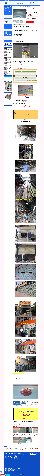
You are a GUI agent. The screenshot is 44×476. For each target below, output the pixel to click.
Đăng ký (8, 0)
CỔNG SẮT (6, 32)
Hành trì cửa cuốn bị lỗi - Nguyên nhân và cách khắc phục (9, 55)
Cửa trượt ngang (6, 23)
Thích (27, 10)
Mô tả (13, 24)
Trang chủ (14, 6)
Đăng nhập (6, 0)
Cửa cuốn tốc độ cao (6, 21)
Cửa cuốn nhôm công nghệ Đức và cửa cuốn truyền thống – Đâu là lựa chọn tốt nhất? (9, 49)
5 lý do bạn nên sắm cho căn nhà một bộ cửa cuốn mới (9, 71)
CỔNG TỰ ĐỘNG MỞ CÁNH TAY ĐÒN (8, 43)
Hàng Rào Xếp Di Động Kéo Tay (8, 34)
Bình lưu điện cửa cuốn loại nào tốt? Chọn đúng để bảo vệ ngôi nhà (9, 65)
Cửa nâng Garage (6, 22)
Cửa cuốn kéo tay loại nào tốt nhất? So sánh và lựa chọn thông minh (9, 68)
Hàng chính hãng (23, 453)
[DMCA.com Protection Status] (22, 474)
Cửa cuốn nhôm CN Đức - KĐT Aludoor (8, 10)
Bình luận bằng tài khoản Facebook (16, 424)
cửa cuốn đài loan (16, 423)
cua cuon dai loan (19, 423)
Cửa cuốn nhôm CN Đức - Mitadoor (7, 13)
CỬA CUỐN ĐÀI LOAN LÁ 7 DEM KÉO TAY (26, 6)
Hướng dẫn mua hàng (21, 24)
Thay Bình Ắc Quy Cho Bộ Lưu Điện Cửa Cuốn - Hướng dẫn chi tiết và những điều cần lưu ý (9, 60)
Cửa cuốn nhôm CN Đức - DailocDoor (7, 8)
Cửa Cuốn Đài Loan (7, 7)
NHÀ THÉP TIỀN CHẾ (7, 45)
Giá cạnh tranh (23, 454)
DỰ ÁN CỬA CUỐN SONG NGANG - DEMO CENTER (9, 73)
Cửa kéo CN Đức (6, 31)
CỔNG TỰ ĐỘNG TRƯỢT (7, 44)
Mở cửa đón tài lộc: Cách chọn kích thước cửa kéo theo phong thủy (9, 63)
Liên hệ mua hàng (16, 24)
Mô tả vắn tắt (25, 24)
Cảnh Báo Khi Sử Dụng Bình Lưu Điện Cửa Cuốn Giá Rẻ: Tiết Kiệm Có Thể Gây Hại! (9, 52)
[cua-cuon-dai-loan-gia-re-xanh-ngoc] (17, 21)
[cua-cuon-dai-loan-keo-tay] (14, 21)
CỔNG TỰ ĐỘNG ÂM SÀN (7, 42)
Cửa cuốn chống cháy (6, 20)
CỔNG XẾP (6, 33)
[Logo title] (7, 2)
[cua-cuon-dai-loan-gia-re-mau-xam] (21, 21)
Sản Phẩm (17, 6)
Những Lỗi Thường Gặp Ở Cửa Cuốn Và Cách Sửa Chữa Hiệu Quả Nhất (9, 57)
